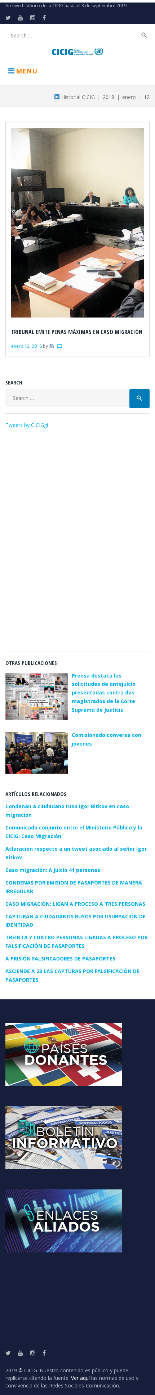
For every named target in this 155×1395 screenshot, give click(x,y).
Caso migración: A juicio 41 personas (52, 870)
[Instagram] (32, 18)
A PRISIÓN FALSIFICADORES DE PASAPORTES (60, 958)
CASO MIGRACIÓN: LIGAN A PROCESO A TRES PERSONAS (75, 903)
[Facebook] (44, 18)
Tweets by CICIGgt (27, 425)
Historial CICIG (77, 97)
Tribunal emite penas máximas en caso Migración (76, 332)
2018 (108, 97)
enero (129, 97)
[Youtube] (20, 18)
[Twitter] (8, 18)
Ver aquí (80, 1377)
